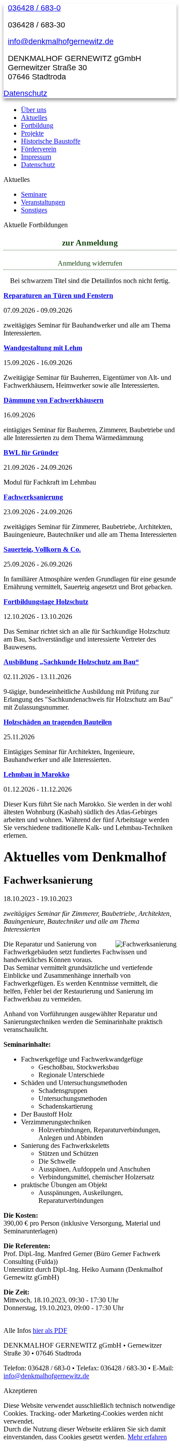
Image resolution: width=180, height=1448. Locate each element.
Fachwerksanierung (33, 497)
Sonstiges (34, 210)
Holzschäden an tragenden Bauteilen (57, 722)
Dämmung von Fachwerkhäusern (53, 400)
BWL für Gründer (31, 452)
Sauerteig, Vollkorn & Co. (42, 549)
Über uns (33, 109)
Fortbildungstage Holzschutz (45, 601)
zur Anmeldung (90, 242)
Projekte (32, 133)
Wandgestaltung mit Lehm (42, 348)
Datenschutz (25, 93)
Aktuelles (34, 117)
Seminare (34, 194)
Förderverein (38, 149)
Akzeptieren (20, 1390)
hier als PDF (50, 1330)
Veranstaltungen (43, 202)
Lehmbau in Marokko (36, 774)
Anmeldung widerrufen (90, 263)
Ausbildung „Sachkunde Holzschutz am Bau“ (71, 662)
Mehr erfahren (147, 1437)
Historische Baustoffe (50, 141)
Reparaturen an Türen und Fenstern (58, 295)
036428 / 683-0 (34, 7)
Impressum (36, 157)
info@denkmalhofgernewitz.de (61, 41)
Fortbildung (37, 125)
